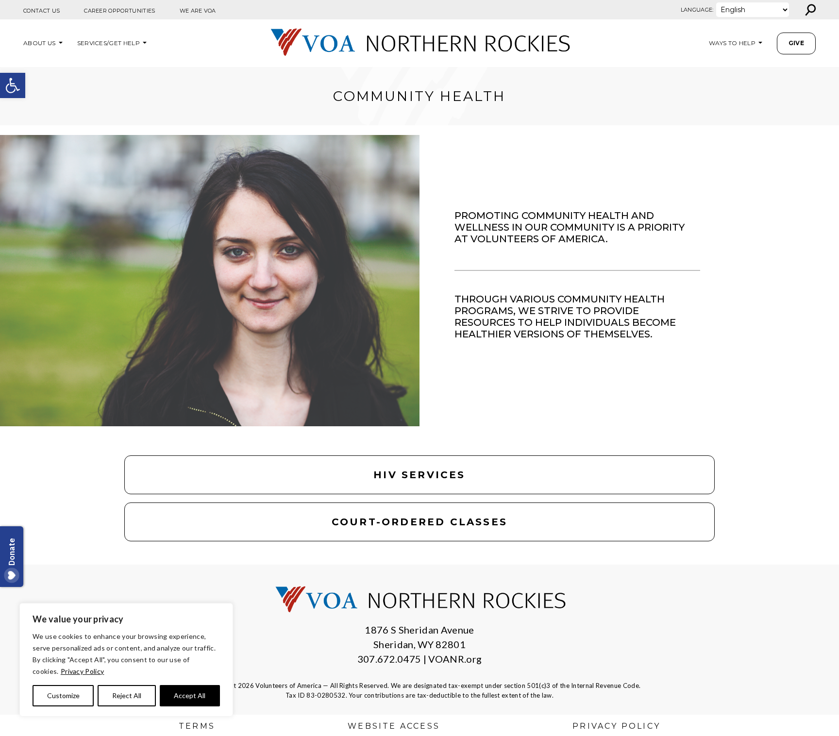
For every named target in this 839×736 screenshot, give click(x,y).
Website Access (394, 726)
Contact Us (41, 10)
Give (796, 43)
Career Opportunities (119, 10)
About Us (39, 43)
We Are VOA (198, 10)
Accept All (189, 695)
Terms (197, 726)
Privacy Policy (82, 671)
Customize (63, 695)
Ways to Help (732, 43)
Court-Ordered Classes (419, 522)
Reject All (126, 695)
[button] (12, 85)
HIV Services (419, 475)
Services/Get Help (108, 43)
